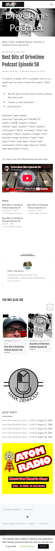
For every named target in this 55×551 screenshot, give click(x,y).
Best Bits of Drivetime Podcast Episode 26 (38, 206)
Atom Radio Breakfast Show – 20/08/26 (19, 428)
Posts (11, 42)
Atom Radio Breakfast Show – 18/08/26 (19, 437)
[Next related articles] (50, 307)
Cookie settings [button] (27, 546)
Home (4, 42)
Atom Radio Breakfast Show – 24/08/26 (19, 420)
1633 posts (13, 281)
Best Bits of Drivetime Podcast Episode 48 (12, 219)
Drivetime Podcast (24, 42)
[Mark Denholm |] (13, 4)
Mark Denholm (11, 71)
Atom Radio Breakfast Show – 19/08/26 (19, 432)
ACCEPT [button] (43, 546)
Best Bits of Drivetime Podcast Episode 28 (12, 206)
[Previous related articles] (43, 307)
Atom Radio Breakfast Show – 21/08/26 (19, 424)
